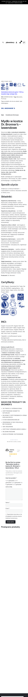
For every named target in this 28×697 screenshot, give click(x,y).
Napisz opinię (9, 486)
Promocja (3, 98)
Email (8, 508)
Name (8, 502)
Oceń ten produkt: (11, 478)
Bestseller (19, 97)
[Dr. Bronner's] (8, 108)
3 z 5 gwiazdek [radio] (15, 482)
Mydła (7, 41)
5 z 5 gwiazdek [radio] (17, 484)
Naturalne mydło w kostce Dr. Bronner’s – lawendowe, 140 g (12, 40)
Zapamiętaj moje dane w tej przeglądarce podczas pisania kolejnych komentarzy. (14, 516)
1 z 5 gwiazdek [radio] (10, 480)
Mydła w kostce (14, 41)
